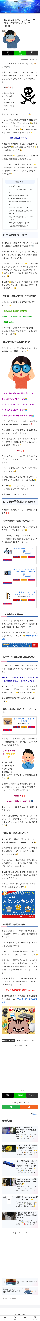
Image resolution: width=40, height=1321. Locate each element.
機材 (5, 1040)
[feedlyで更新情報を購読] (11, 1107)
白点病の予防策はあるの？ (16, 198)
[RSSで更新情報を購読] (29, 1107)
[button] (32, 53)
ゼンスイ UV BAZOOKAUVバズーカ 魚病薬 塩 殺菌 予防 (24, 571)
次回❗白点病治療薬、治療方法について (20, 990)
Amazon (24, 557)
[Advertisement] (20, 1067)
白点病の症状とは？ (14, 186)
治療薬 (13, 1040)
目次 (17, 182)
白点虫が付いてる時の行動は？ (20, 195)
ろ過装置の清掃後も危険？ (18, 226)
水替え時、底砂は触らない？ (19, 223)
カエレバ (27, 553)
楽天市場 (16, 557)
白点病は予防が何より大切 (26, 1040)
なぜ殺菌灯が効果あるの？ (18, 208)
